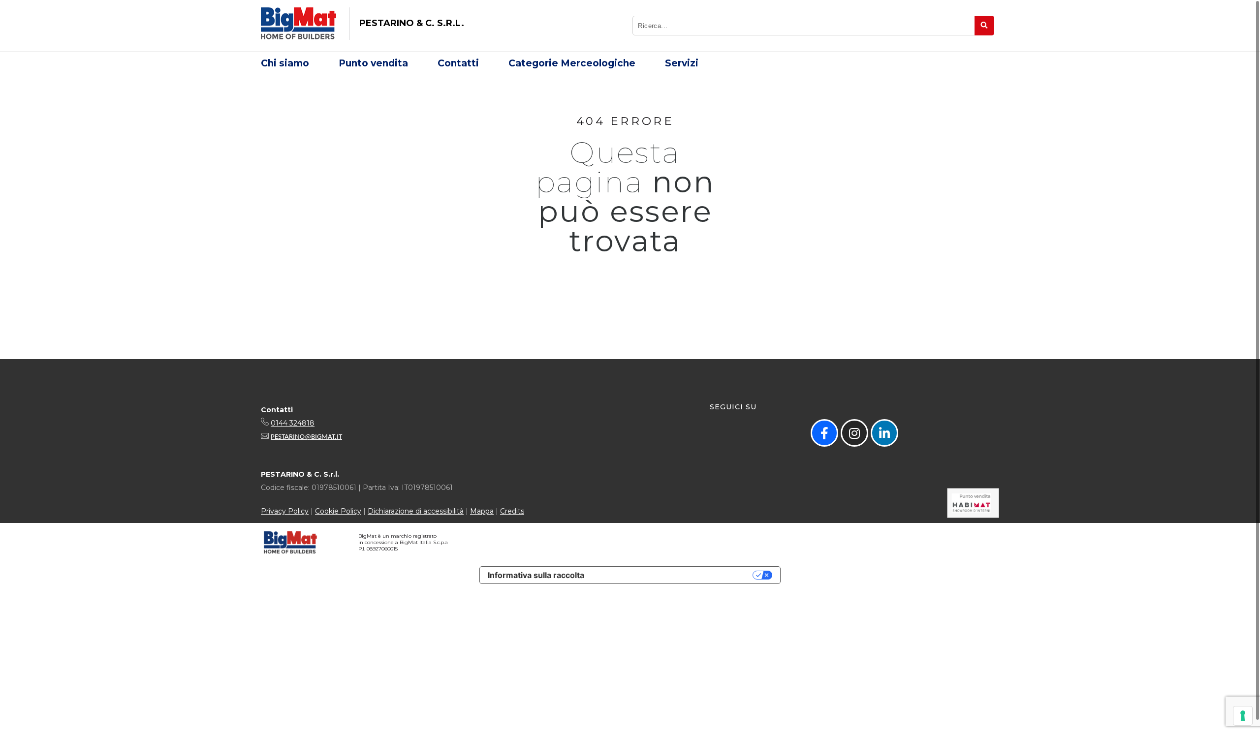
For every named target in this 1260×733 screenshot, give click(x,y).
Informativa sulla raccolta (536, 575)
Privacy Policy (285, 511)
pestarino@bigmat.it (306, 437)
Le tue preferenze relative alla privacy (673, 575)
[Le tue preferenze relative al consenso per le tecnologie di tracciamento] (1242, 715)
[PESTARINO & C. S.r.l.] (298, 23)
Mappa (482, 511)
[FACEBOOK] (824, 433)
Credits (512, 511)
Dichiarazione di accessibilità (416, 511)
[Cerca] (984, 25)
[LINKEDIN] (884, 433)
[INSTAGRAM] (854, 433)
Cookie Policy (338, 511)
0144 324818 (293, 423)
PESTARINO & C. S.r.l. (411, 23)
